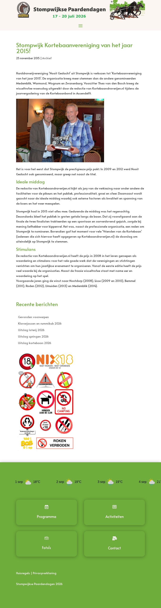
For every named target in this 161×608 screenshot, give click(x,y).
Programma (46, 516)
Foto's (46, 547)
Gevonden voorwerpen (33, 317)
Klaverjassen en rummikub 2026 (40, 323)
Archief (47, 58)
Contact (114, 547)
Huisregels (23, 573)
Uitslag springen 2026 (33, 336)
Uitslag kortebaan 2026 (34, 343)
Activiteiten (114, 516)
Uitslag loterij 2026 (31, 330)
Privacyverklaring (44, 573)
